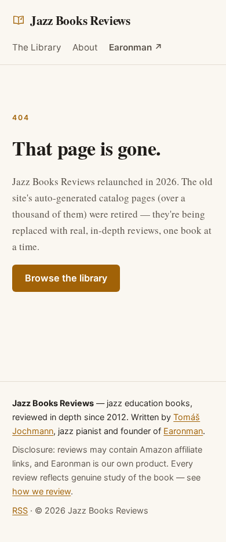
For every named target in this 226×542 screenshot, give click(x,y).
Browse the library (66, 278)
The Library (36, 47)
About (85, 47)
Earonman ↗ (136, 47)
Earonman (183, 431)
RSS (20, 510)
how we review (41, 491)
